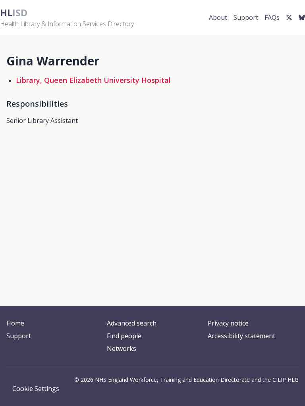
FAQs (272, 17)
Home (15, 323)
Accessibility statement (241, 335)
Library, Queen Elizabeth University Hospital (93, 80)
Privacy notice (228, 323)
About (218, 17)
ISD (13, 12)
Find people (124, 335)
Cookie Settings (35, 388)
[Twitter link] (289, 17)
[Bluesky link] (302, 17)
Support (246, 17)
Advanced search (131, 323)
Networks (121, 348)
